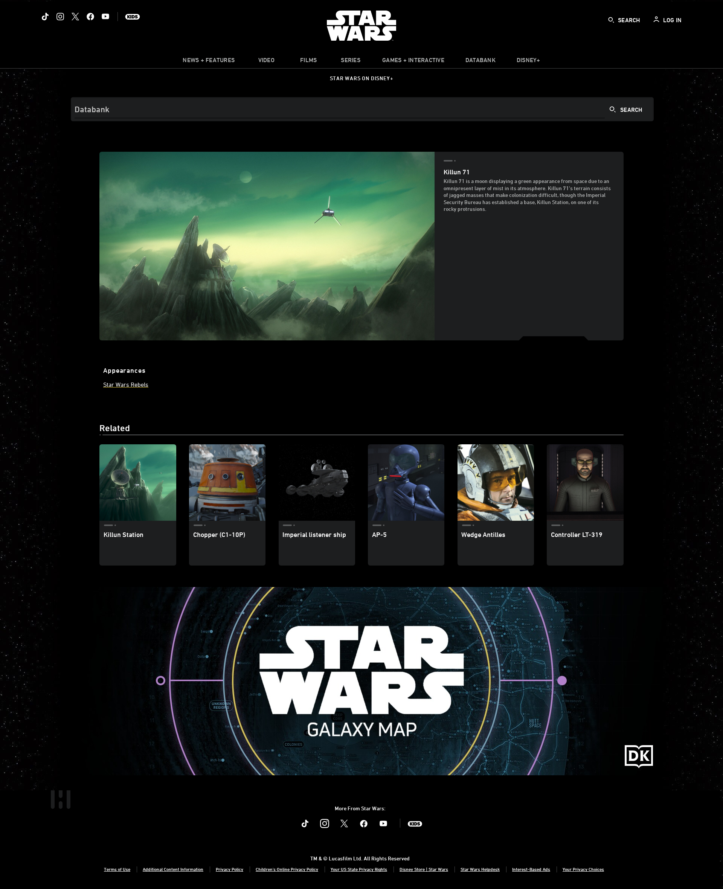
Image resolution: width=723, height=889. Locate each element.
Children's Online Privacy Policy (287, 869)
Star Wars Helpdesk (480, 869)
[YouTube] (105, 16)
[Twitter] (75, 16)
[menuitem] (266, 61)
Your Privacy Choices (583, 869)
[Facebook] (90, 16)
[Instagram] (60, 16)
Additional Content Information (173, 869)
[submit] (611, 20)
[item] (208, 61)
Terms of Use (117, 869)
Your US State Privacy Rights (359, 869)
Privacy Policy (229, 869)
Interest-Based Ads (531, 869)
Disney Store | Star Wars (424, 869)
